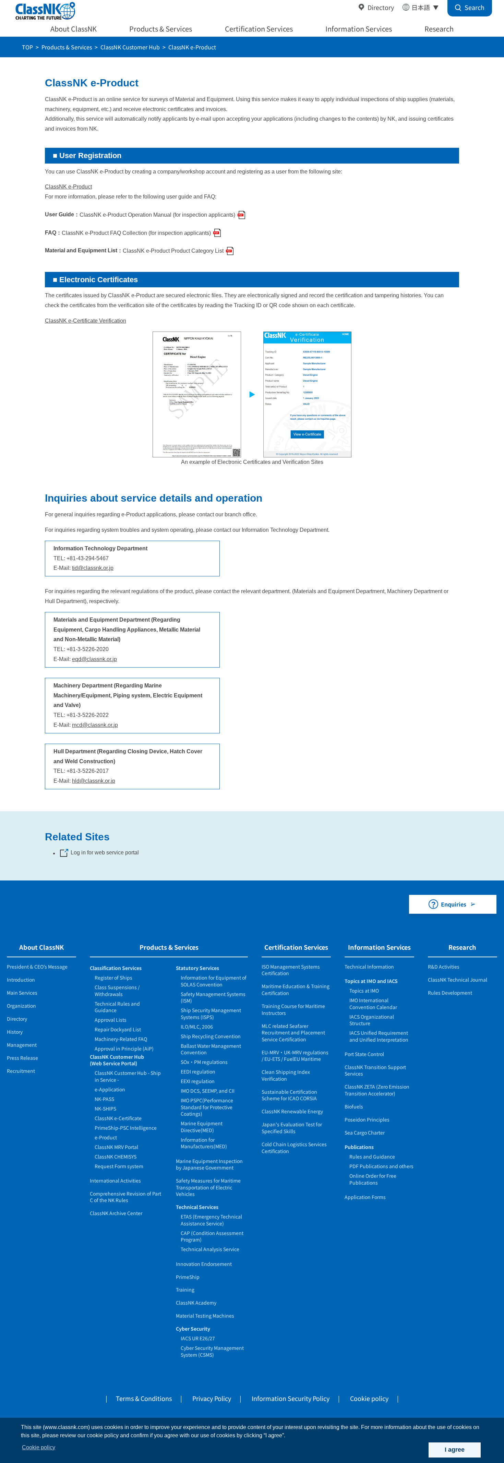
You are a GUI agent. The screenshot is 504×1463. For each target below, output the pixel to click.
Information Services (358, 29)
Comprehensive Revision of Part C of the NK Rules (125, 1197)
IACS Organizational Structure (371, 1020)
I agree (455, 1449)
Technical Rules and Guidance (117, 1007)
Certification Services (259, 29)
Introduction (21, 979)
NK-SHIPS (105, 1108)
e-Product (106, 1137)
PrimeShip (188, 1276)
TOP (27, 47)
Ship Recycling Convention (211, 1036)
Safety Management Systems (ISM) (213, 997)
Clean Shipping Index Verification (286, 1075)
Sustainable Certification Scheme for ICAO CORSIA (289, 1095)
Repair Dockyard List (118, 1029)
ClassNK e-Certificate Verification (85, 321)
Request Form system (119, 1166)
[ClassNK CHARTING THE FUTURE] (44, 11)
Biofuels (354, 1106)
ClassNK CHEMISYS (115, 1156)
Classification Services (116, 967)
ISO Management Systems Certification (291, 970)
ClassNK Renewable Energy (292, 1111)
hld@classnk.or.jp (93, 781)
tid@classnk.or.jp (92, 568)
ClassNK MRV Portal (116, 1146)
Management (22, 1044)
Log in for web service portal (105, 852)
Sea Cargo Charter (365, 1132)
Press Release (22, 1057)
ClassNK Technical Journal (457, 979)
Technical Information (369, 966)
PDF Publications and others (381, 1166)
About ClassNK (73, 29)
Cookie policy (369, 1398)
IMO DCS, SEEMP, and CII (208, 1090)
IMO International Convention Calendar (373, 1003)
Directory (381, 7)
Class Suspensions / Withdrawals (117, 990)
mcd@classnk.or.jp (95, 725)
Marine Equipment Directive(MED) (202, 1127)
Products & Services (160, 29)
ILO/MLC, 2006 (197, 1026)
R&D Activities (443, 966)
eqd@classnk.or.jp (94, 659)
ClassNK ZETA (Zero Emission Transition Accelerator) (377, 1090)
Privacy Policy (211, 1398)
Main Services (22, 992)
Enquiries (453, 904)
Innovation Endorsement (204, 1263)
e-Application (110, 1089)
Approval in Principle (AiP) (124, 1048)
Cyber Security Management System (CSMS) (212, 1351)
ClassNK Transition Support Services (375, 1070)
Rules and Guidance (372, 1156)
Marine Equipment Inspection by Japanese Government (209, 1164)
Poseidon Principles (367, 1119)
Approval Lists (111, 1019)
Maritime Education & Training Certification (295, 989)
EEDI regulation (198, 1071)
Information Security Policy (290, 1398)
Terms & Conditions (144, 1398)
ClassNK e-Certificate (118, 1118)
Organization (21, 1005)
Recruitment (21, 1070)
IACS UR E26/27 (198, 1338)
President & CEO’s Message (37, 966)
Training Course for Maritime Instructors (293, 1009)
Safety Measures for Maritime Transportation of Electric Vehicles (208, 1187)
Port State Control (364, 1054)
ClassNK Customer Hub (130, 47)
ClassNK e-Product (68, 187)
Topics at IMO (364, 990)
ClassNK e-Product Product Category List (173, 251)
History (15, 1031)
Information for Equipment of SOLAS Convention (214, 981)
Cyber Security (193, 1328)
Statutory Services (197, 967)
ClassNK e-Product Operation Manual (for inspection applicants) (157, 215)
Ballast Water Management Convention (211, 1049)
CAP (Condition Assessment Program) (212, 1236)
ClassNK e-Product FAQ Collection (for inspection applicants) (136, 233)
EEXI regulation (198, 1081)
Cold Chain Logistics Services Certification (294, 1147)
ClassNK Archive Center (116, 1213)
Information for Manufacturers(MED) (204, 1143)
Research (439, 29)
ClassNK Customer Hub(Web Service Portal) (117, 1060)
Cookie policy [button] (38, 1447)
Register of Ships (113, 977)
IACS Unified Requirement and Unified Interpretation (378, 1036)
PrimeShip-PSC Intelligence (126, 1127)
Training (185, 1289)
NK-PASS (104, 1098)
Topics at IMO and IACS (371, 981)
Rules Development (450, 992)
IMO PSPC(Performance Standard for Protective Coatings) (207, 1107)
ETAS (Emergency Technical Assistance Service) (211, 1220)
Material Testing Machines (205, 1315)
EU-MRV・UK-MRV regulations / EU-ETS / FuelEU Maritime (295, 1056)
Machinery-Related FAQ (121, 1038)
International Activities (115, 1180)
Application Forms (365, 1197)
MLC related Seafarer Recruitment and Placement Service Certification (293, 1032)
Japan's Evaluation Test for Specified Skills (292, 1128)
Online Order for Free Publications (372, 1179)
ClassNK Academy (196, 1302)
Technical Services (197, 1206)
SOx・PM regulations (204, 1061)
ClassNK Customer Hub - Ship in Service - (128, 1076)
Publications (359, 1146)
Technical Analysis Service (210, 1249)
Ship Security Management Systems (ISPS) (211, 1013)
